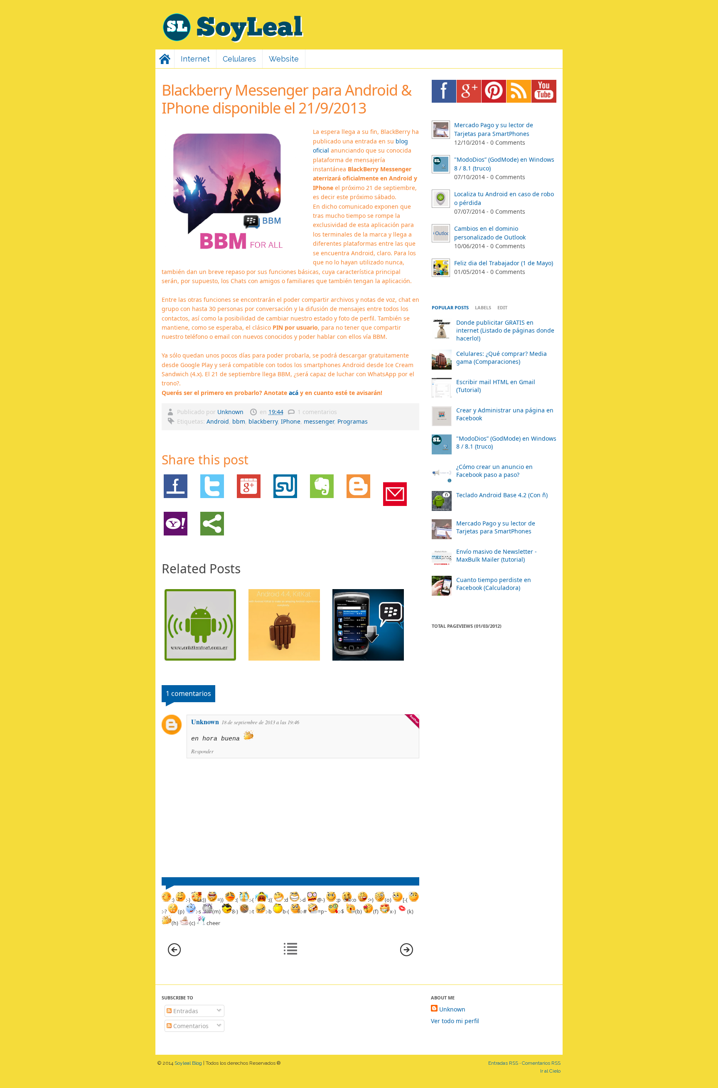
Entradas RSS (503, 1063)
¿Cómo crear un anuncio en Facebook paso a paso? (494, 471)
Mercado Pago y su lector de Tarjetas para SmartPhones (495, 527)
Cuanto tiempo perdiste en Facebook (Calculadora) (493, 584)
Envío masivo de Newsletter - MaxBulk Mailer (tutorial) (496, 555)
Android (218, 421)
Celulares (239, 58)
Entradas (185, 1011)
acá (293, 393)
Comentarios (190, 1026)
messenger (319, 421)
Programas (352, 421)
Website (284, 58)
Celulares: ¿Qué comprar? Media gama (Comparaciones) (501, 357)
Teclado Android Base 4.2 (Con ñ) (502, 495)
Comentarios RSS (541, 1063)
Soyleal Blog (188, 1063)
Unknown (231, 412)
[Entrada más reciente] (174, 954)
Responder (202, 751)
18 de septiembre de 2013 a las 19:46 (260, 722)
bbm (238, 421)
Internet (195, 58)
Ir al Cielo (550, 1071)
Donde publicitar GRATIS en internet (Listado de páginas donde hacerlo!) (505, 330)
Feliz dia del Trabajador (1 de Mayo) (503, 263)
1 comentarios (317, 412)
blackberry (263, 421)
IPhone (290, 421)
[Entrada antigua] (406, 954)
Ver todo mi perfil (455, 1021)
